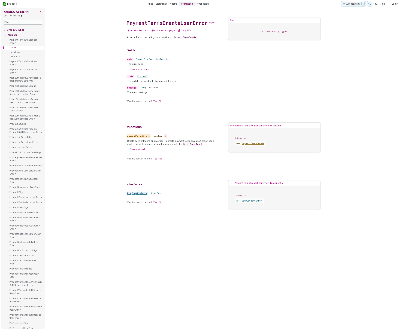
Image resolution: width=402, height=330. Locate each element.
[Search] (369, 3)
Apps (150, 3)
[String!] (142, 76)
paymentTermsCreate (253, 143)
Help (383, 3)
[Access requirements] (165, 136)
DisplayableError (137, 193)
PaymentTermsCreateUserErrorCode (153, 59)
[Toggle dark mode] (376, 4)
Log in (395, 3)
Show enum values (139, 69)
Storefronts (161, 3)
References (186, 3)
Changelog (203, 3)
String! (143, 87)
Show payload (137, 149)
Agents (173, 3)
